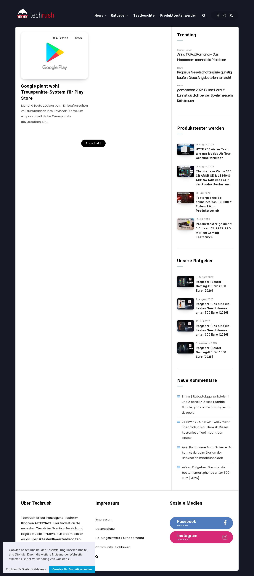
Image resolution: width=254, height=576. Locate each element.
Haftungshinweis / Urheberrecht (119, 538)
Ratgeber (118, 15)
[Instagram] (224, 15)
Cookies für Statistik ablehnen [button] (26, 569)
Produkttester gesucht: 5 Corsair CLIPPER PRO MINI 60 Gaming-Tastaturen (214, 230)
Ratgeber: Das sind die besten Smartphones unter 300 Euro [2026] (212, 330)
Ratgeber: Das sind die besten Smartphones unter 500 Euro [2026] (212, 308)
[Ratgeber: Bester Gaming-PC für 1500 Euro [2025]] (185, 348)
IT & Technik (60, 38)
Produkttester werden (178, 15)
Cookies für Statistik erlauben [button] (72, 569)
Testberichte (144, 15)
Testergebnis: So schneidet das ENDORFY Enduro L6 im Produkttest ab (214, 204)
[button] (73, 559)
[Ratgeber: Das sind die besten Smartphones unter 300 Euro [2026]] (185, 326)
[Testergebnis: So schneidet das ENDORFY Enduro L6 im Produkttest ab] (185, 197)
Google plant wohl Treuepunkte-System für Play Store (52, 92)
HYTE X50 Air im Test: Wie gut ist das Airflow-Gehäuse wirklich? (213, 154)
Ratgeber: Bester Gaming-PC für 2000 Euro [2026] (211, 286)
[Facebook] (218, 15)
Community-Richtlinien (112, 547)
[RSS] (231, 15)
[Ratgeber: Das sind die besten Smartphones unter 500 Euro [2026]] (185, 304)
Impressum (103, 519)
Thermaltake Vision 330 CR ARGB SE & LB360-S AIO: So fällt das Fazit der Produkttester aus (213, 178)
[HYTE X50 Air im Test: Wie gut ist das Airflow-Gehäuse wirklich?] (185, 149)
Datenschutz (105, 529)
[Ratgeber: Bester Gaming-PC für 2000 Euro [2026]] (185, 281)
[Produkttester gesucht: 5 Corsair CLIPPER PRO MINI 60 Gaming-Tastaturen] (185, 224)
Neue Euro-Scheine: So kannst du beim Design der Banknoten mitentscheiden (207, 452)
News (98, 15)
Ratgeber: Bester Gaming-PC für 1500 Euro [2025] (211, 352)
